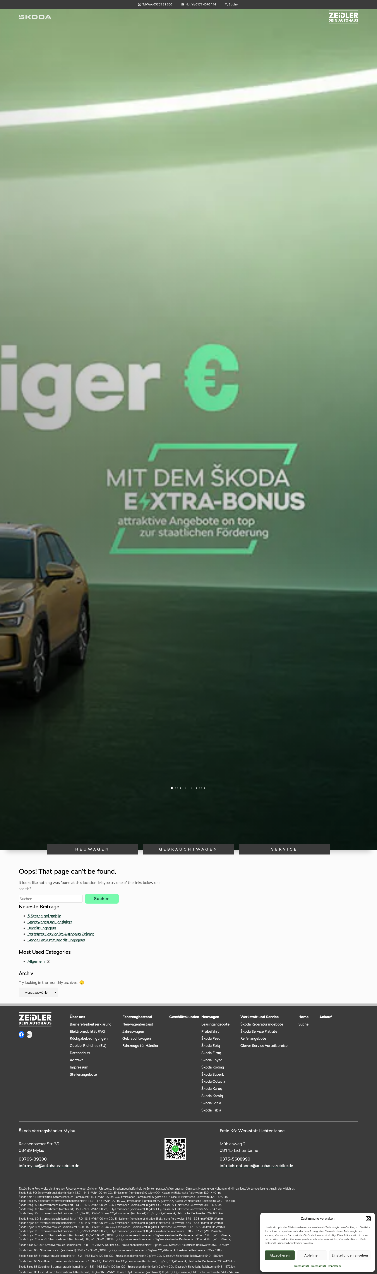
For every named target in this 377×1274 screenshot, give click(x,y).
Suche (303, 1024)
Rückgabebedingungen (89, 1038)
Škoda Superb (212, 1074)
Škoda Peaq (211, 1038)
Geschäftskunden (184, 1017)
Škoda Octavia (213, 1081)
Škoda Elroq (211, 1053)
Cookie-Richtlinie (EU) (88, 1045)
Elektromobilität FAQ (87, 1031)
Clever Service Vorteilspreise (264, 1045)
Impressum (334, 1265)
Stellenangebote (83, 1074)
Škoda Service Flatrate (258, 1031)
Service (284, 849)
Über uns (77, 1017)
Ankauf (325, 1017)
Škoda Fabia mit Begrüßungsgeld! (56, 940)
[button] (368, 1218)
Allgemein (36, 961)
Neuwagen (92, 849)
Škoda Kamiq (212, 1096)
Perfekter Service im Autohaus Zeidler (60, 934)
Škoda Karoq (211, 1088)
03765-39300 (33, 1159)
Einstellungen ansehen (350, 1255)
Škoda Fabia (211, 1110)
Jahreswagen (133, 1031)
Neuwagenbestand (137, 1024)
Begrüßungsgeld (41, 928)
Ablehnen (312, 1255)
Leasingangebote (215, 1024)
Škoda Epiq (210, 1045)
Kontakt (76, 1060)
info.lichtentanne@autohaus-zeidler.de (256, 1165)
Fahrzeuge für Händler (140, 1045)
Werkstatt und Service (259, 1017)
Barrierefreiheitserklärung (90, 1024)
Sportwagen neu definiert (49, 922)
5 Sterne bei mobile (44, 915)
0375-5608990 (235, 1159)
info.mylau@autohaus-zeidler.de (49, 1165)
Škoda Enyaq (212, 1060)
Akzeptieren (280, 1255)
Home (303, 1017)
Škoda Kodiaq (212, 1067)
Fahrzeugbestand (137, 1017)
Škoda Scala (211, 1103)
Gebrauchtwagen (188, 849)
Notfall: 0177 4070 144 (198, 4)
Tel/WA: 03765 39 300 (157, 4)
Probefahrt (210, 1031)
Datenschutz (301, 1265)
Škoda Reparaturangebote (261, 1024)
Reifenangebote (253, 1038)
